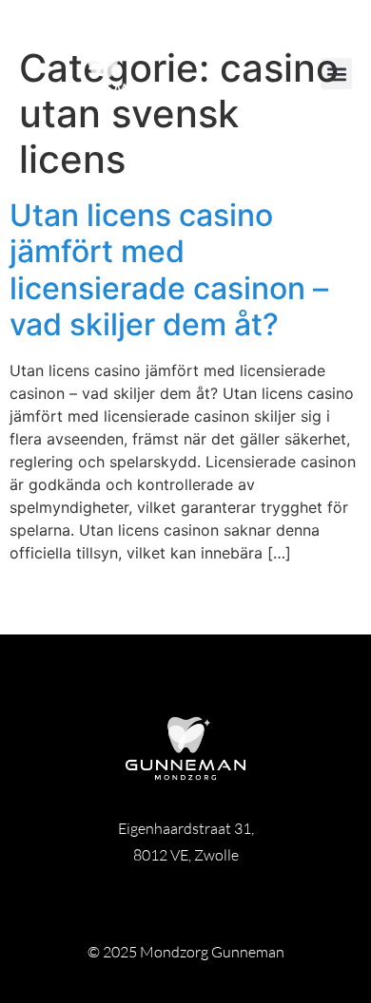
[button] (336, 73)
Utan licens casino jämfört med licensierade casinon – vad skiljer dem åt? (169, 270)
